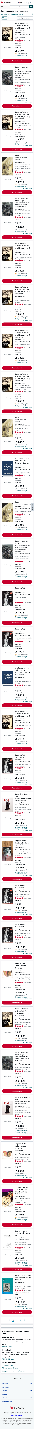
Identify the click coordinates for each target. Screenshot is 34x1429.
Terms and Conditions (17, 1415)
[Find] (31, 6)
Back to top (17, 1378)
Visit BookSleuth (8, 1359)
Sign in (25, 2)
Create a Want (7, 1346)
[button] (27, 57)
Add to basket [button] (17, 61)
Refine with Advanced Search (13, 14)
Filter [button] (5, 18)
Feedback (32, 507)
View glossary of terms (10, 1368)
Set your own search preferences (13, 1371)
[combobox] (19, 6)
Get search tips (7, 1365)
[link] (31, 14)
